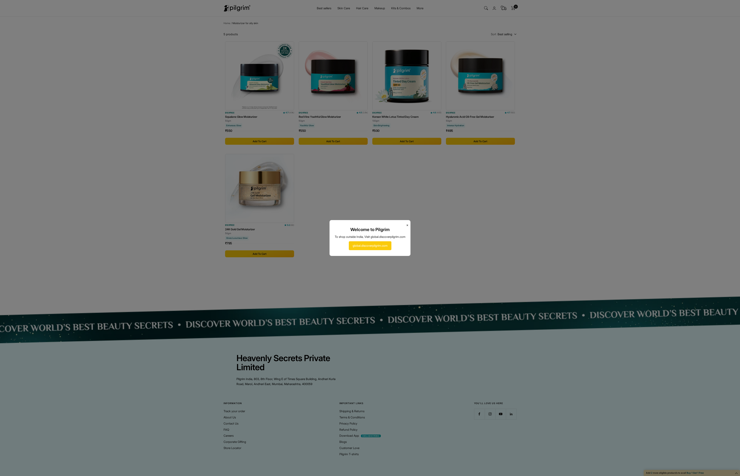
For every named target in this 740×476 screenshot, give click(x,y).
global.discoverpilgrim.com (370, 245)
